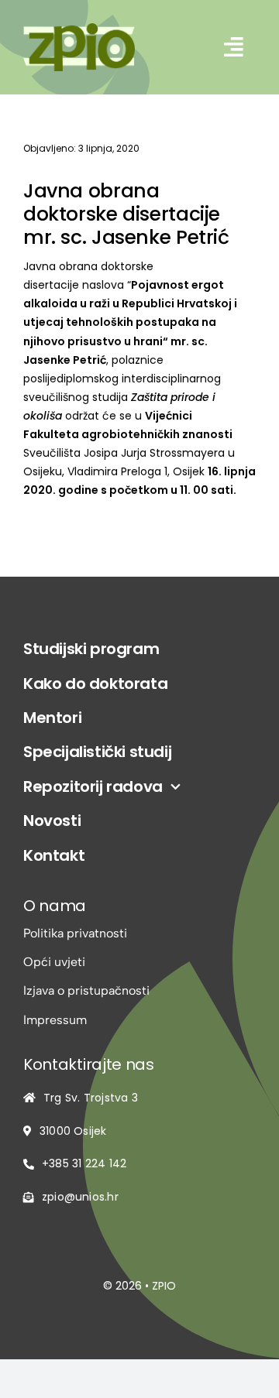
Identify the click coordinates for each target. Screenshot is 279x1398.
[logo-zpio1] (79, 29)
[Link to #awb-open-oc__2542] (234, 47)
